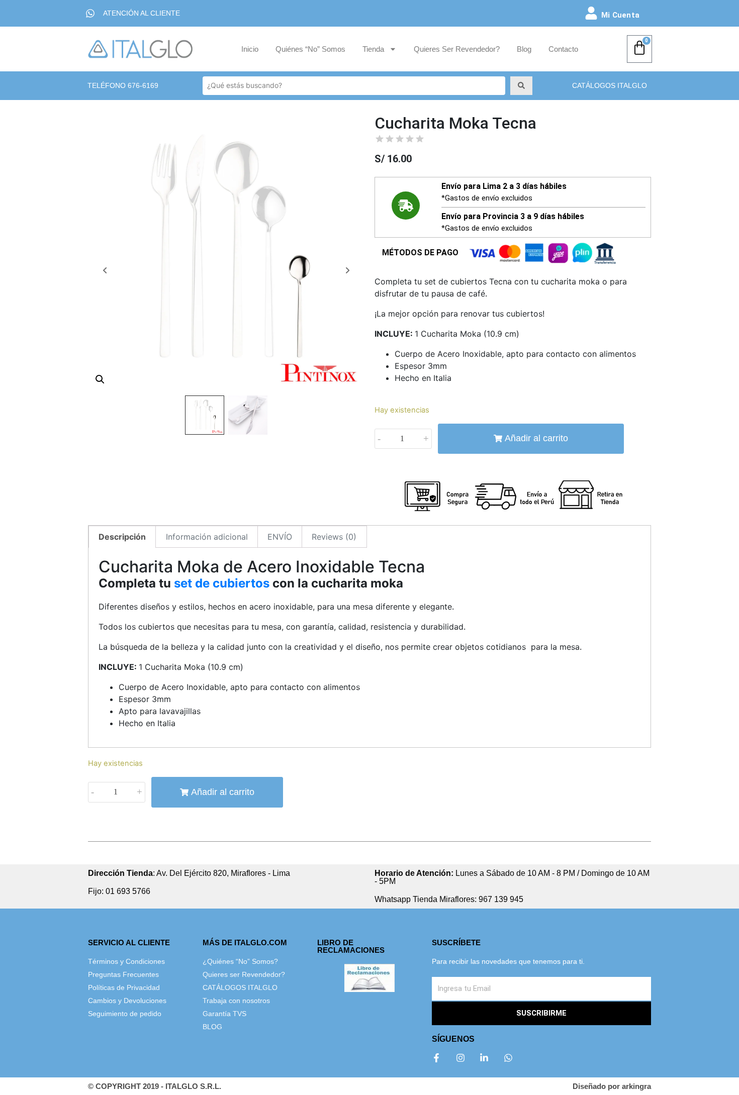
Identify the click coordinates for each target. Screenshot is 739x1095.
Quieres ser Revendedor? (457, 49)
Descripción (122, 537)
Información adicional (207, 537)
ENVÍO (279, 537)
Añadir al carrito (536, 438)
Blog (524, 49)
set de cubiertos (221, 583)
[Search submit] (521, 85)
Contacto (563, 49)
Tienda (373, 49)
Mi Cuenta (620, 15)
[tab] (122, 537)
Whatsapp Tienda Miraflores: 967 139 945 (449, 899)
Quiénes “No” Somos (310, 49)
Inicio (249, 49)
